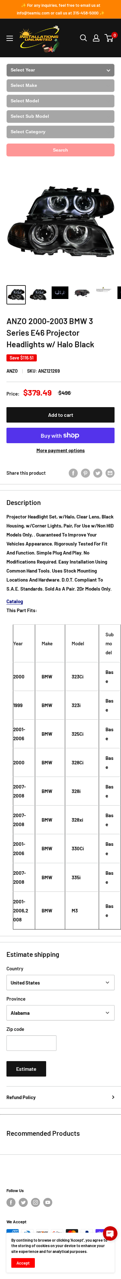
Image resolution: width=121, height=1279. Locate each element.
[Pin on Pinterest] (85, 473)
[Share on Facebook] (73, 473)
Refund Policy (21, 1097)
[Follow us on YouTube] (47, 1202)
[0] (109, 38)
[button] (110, 1233)
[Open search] (83, 38)
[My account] (96, 38)
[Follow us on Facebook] (10, 1202)
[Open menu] (9, 38)
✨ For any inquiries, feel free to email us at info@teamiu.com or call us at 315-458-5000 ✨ (61, 9)
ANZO (12, 371)
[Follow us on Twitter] (23, 1202)
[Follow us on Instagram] (35, 1202)
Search (60, 150)
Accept (23, 1262)
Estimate (26, 1069)
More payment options (60, 450)
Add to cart (60, 415)
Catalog (14, 601)
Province (15, 999)
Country (14, 968)
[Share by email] (110, 473)
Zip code (15, 1029)
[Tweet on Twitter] (97, 473)
